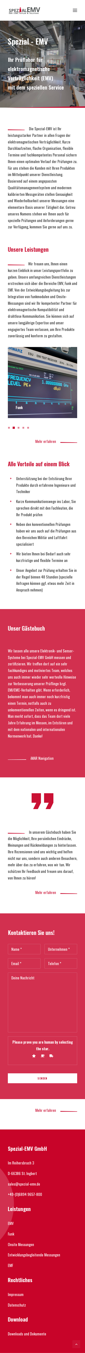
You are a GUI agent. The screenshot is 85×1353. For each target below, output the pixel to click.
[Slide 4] (23, 428)
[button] (75, 10)
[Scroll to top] (76, 1343)
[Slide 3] (18, 428)
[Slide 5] (28, 428)
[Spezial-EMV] (24, 10)
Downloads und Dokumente (27, 1333)
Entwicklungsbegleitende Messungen (34, 1255)
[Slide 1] (9, 428)
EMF (10, 1265)
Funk (11, 1234)
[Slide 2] (13, 428)
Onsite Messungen (21, 1244)
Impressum (16, 1294)
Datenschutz (17, 1305)
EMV (11, 1223)
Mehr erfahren (47, 441)
